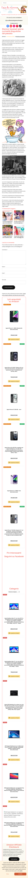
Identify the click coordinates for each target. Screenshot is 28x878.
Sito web (4, 279)
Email (3, 273)
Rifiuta (7, 874)
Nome (3, 266)
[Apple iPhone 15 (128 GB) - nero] (14, 398)
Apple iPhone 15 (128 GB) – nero (14, 409)
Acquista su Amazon (14, 339)
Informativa (14, 859)
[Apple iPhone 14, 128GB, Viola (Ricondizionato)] (14, 479)
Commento (5, 249)
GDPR (20, 870)
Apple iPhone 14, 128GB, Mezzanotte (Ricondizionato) (14, 328)
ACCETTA (20, 874)
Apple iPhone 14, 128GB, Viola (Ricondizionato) (14, 491)
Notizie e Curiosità (20, 36)
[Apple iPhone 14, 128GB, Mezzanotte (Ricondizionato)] (14, 316)
